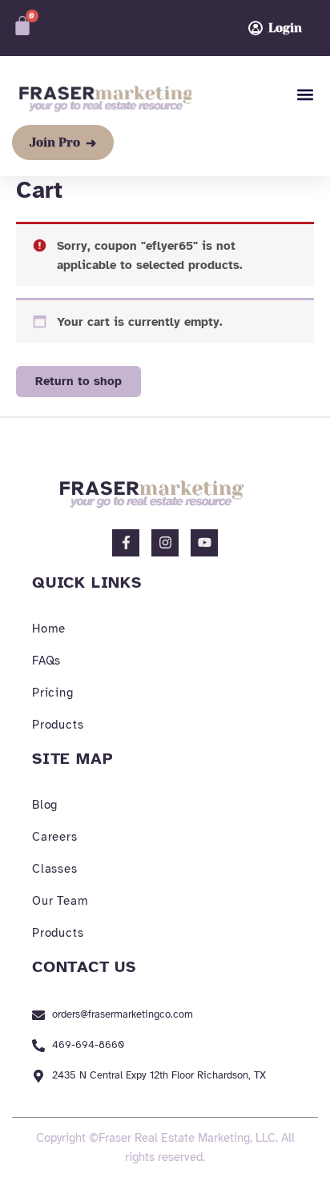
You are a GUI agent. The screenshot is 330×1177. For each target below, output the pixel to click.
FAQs (46, 660)
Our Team (60, 901)
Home (49, 628)
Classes (55, 869)
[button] (305, 95)
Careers (55, 837)
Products (57, 724)
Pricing (53, 692)
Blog (45, 804)
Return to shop (78, 381)
